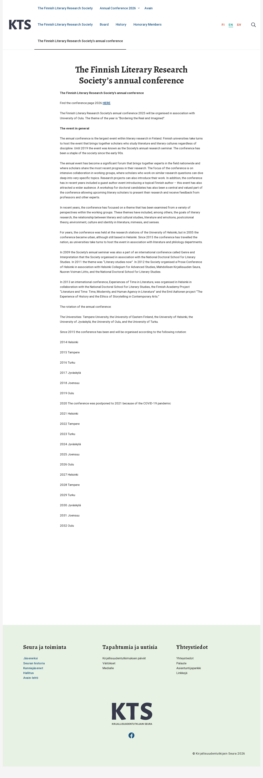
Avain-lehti (30, 678)
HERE (106, 103)
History (121, 24)
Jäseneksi (30, 658)
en (231, 24)
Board (104, 24)
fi (223, 24)
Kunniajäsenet (33, 668)
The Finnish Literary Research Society (65, 8)
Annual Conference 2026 (118, 8)
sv (239, 24)
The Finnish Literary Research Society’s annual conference (80, 41)
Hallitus (28, 673)
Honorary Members (147, 24)
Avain (149, 8)
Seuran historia (34, 663)
